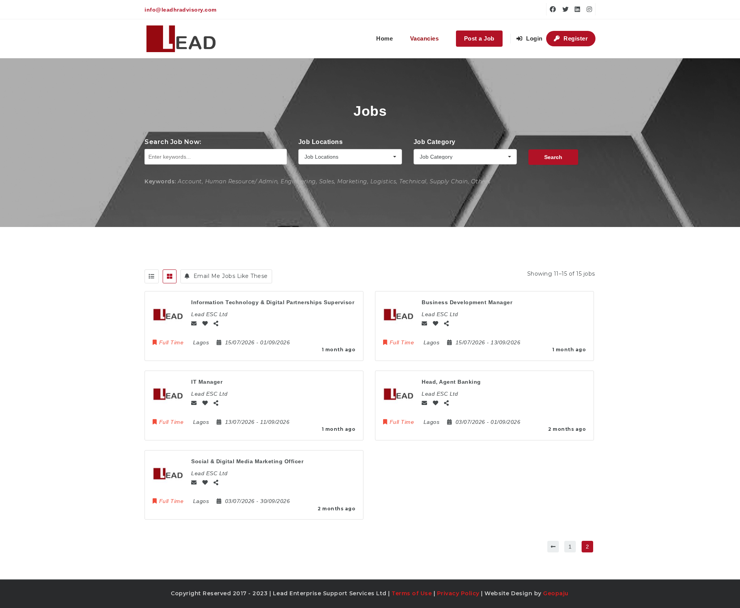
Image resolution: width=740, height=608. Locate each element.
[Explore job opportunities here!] (182, 38)
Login (534, 38)
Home (384, 38)
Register (575, 38)
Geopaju (555, 593)
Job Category (435, 142)
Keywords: (160, 181)
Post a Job (479, 38)
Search (553, 157)
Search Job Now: (173, 142)
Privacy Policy (458, 593)
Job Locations (320, 142)
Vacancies (424, 38)
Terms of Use (412, 593)
